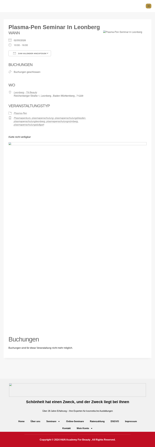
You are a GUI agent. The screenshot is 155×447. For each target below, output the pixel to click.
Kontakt (66, 428)
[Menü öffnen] (148, 6)
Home (21, 421)
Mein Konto (83, 428)
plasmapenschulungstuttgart (29, 124)
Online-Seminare (75, 421)
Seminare (51, 421)
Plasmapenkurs (22, 118)
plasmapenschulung (43, 118)
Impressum (131, 421)
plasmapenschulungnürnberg (62, 121)
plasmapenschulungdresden (70, 118)
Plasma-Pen (20, 113)
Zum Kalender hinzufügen (31, 53)
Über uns (35, 421)
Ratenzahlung (97, 421)
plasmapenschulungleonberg (29, 121)
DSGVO (115, 421)
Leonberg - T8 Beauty (25, 92)
